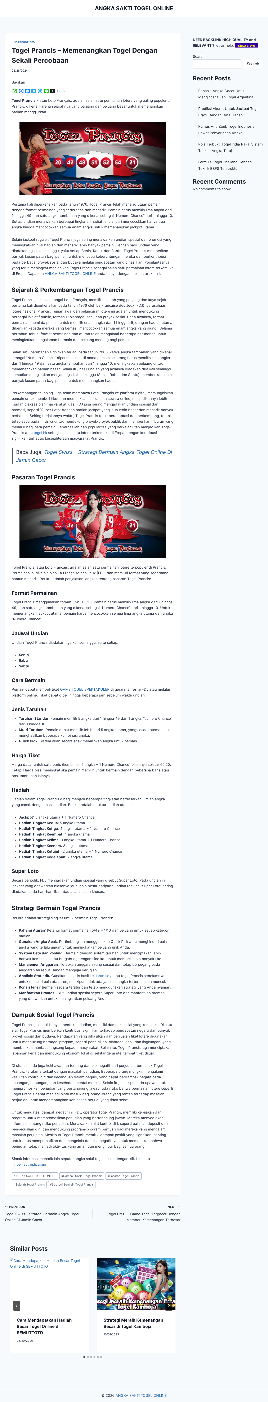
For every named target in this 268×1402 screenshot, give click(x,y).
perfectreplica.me (31, 1164)
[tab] (84, 1357)
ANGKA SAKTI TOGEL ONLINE (35, 1176)
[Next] (168, 1306)
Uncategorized (23, 42)
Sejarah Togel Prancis (29, 1184)
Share (61, 92)
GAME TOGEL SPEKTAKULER (85, 689)
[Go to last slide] (16, 1306)
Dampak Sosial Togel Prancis (81, 1176)
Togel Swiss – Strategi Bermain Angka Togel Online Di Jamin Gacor (42, 1213)
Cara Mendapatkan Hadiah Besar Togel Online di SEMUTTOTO (44, 1326)
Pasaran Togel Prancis (123, 1176)
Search (199, 56)
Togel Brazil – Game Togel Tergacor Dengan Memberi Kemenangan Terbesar (143, 1213)
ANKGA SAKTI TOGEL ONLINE (70, 274)
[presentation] (49, 1284)
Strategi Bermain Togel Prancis (72, 1184)
